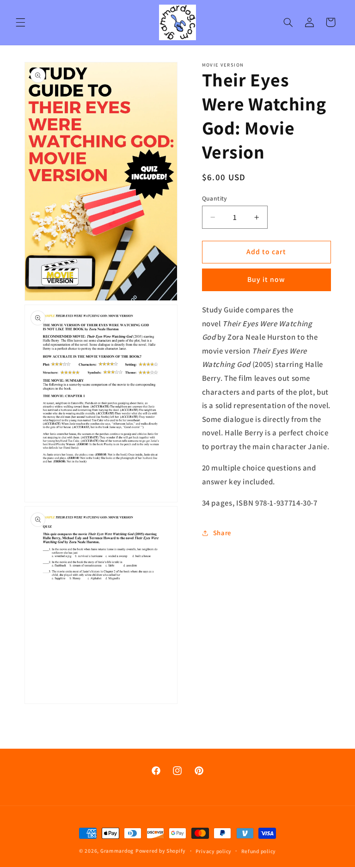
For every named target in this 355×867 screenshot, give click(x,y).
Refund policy (258, 851)
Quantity (214, 198)
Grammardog (117, 850)
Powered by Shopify (160, 850)
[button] (20, 22)
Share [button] (222, 532)
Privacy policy (214, 851)
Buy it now (266, 279)
